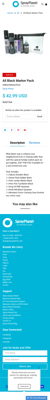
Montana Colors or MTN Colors (15, 304)
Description (17, 142)
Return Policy (8, 310)
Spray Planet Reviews (11, 307)
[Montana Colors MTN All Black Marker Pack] (25, 42)
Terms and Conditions (12, 315)
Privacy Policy (8, 318)
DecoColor (7, 274)
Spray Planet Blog (10, 324)
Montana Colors (9, 252)
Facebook (7, 335)
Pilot (4, 268)
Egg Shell (6, 279)
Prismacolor (8, 277)
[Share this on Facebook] (11, 130)
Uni (4, 271)
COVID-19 (7, 321)
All (18, 13)
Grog (5, 257)
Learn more (24, 386)
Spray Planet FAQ (10, 312)
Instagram (7, 338)
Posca (5, 260)
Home (10, 13)
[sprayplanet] (25, 4)
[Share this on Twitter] (5, 130)
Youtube (6, 342)
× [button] (39, 368)
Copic (5, 266)
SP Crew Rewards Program (14, 301)
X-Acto (5, 285)
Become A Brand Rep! (12, 298)
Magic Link (7, 282)
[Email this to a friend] (24, 130)
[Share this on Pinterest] (18, 130)
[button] (27, 398)
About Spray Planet (11, 296)
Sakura (6, 263)
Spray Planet (8, 89)
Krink (5, 254)
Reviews (34, 142)
